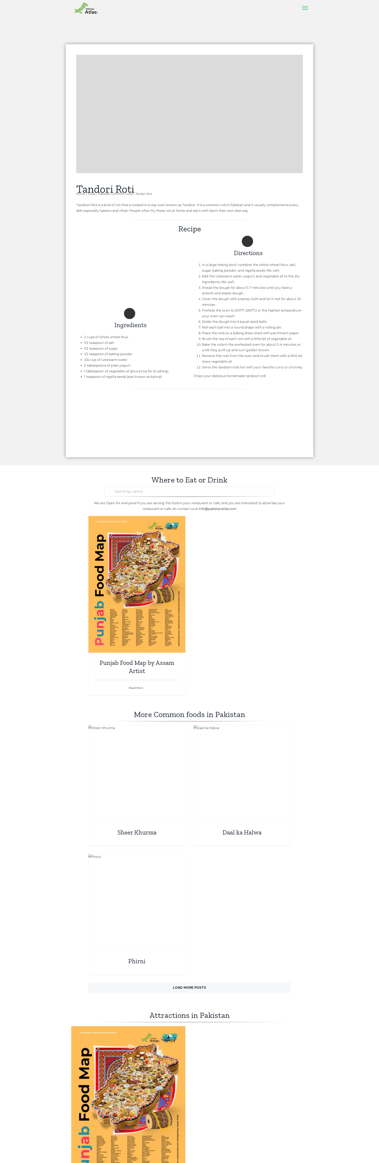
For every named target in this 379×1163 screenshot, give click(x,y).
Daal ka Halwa (242, 832)
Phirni (136, 961)
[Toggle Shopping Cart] (284, 8)
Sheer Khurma (137, 832)
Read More (136, 687)
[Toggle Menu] (305, 8)
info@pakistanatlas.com (217, 509)
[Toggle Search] (294, 8)
